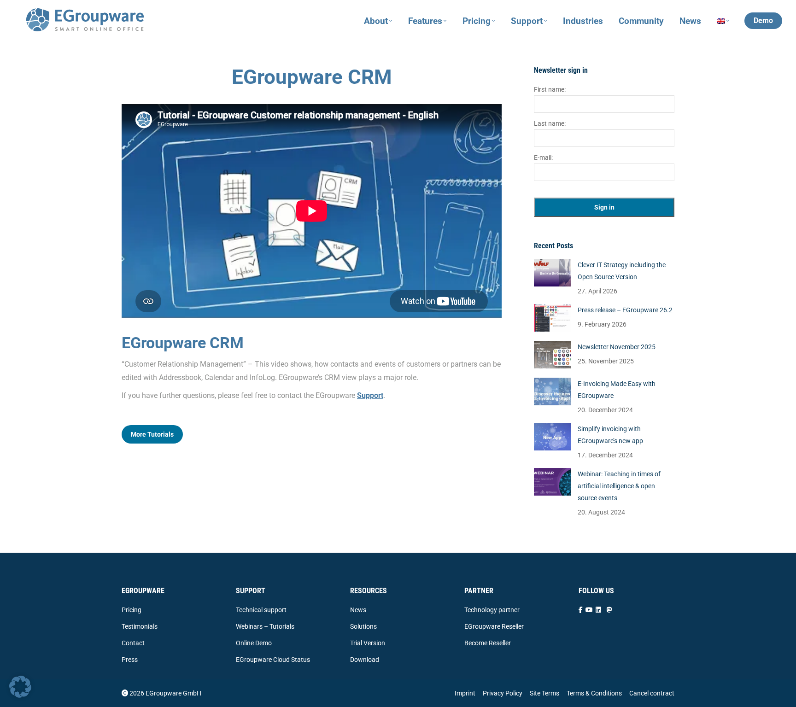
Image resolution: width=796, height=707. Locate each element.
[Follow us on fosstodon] (609, 610)
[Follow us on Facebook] (581, 610)
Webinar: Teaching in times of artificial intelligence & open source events (619, 486)
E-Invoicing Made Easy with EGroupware (617, 389)
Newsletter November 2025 (617, 347)
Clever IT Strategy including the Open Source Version (622, 270)
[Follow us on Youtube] (589, 610)
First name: (550, 89)
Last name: (550, 123)
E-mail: (543, 157)
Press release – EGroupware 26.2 (625, 310)
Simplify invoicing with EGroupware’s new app (610, 434)
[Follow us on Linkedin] (598, 610)
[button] (20, 686)
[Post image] (552, 272)
